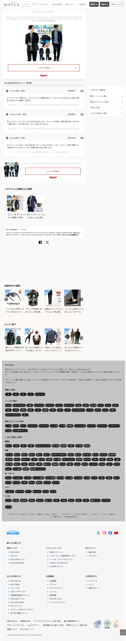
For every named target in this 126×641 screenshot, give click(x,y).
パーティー (59, 405)
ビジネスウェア (32, 426)
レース (94, 478)
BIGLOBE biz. (15, 581)
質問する (94, 4)
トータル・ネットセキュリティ (61, 559)
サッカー (105, 410)
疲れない (32, 454)
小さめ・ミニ (26, 459)
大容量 (49, 459)
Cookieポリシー (33, 625)
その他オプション (56, 566)
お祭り (86, 405)
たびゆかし (111, 514)
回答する (104, 4)
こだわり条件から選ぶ (98, 113)
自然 (24, 482)
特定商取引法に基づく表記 (53, 625)
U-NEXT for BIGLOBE (58, 563)
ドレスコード (50, 405)
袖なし (17, 464)
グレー (28, 491)
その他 (8, 430)
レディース (43, 4)
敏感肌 (55, 464)
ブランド (52, 584)
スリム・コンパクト (68, 459)
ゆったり (42, 459)
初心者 (32, 500)
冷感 (16, 446)
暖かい (39, 454)
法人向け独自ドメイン (19, 613)
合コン (108, 405)
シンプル (8, 482)
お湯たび (40, 514)
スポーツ (60, 410)
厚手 (95, 459)
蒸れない (24, 454)
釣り (25, 415)
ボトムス (23, 426)
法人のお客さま (14, 576)
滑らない (17, 454)
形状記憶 (87, 446)
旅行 (115, 405)
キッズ (35, 4)
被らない (78, 454)
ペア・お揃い (17, 469)
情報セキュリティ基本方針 (76, 625)
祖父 (56, 500)
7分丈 (24, 464)
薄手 (102, 459)
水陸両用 (63, 446)
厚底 (70, 464)
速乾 (31, 446)
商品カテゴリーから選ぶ (99, 102)
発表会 (23, 410)
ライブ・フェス (69, 405)
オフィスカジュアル (19, 405)
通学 (30, 410)
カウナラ (94, 514)
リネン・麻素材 (50, 478)
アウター (16, 426)
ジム (67, 410)
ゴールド (53, 491)
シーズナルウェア (114, 426)
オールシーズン (40, 394)
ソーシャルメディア (57, 602)
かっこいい (47, 482)
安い (109, 464)
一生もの (102, 464)
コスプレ (8, 507)
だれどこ (23, 514)
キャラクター (106, 500)
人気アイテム (69, 4)
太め (34, 459)
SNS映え (26, 469)
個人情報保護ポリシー (72, 621)
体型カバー (47, 464)
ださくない (103, 454)
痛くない (95, 454)
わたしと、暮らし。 (52, 514)
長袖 (117, 459)
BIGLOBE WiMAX (17, 563)
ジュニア (8, 500)
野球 (112, 410)
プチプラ (117, 464)
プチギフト (39, 500)
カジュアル (16, 482)
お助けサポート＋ (56, 552)
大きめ (17, 459)
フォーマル (55, 482)
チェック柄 (69, 478)
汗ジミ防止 (79, 446)
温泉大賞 (92, 552)
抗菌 (71, 446)
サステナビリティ (56, 588)
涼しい (47, 454)
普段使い (39, 482)
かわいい (116, 478)
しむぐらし (93, 555)
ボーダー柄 (60, 478)
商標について (12, 629)
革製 (101, 478)
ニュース (52, 591)
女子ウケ (84, 464)
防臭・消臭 (55, 446)
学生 (86, 500)
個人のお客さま (14, 542)
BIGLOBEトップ (26, 629)
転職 (30, 405)
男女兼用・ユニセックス (37, 469)
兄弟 (64, 500)
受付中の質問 (57, 4)
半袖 (110, 459)
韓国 (39, 464)
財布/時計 (70, 426)
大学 (16, 410)
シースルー (27, 478)
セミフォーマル (39, 405)
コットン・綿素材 (38, 478)
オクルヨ (32, 514)
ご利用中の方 (91, 576)
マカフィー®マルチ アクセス (21, 609)
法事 (52, 410)
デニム (8, 478)
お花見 (78, 405)
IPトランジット (16, 606)
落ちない (70, 454)
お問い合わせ (12, 621)
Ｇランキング (13, 514)
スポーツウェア (102, 426)
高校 (8, 410)
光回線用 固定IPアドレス (20, 595)
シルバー (45, 491)
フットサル (90, 410)
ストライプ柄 (78, 478)
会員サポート (94, 588)
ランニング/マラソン (78, 410)
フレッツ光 (14, 588)
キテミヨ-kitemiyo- (12, 229)
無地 (109, 478)
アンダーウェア (44, 426)
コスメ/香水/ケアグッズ (20, 430)
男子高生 (16, 500)
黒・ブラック (20, 491)
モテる (77, 464)
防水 (23, 446)
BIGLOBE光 (15, 552)
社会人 (79, 500)
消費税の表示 (25, 621)
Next (81, 299)
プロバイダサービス (18, 591)
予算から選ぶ (95, 108)
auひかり (14, 555)
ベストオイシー (66, 514)
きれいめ (32, 482)
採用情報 (52, 595)
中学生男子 (23, 500)
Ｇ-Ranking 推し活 (70, 517)
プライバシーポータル (15, 625)
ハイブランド (93, 464)
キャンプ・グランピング (13, 415)
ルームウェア (91, 426)
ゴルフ (98, 410)
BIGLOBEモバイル (17, 559)
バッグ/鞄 (62, 426)
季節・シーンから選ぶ (98, 96)
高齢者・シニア (95, 500)
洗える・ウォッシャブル (43, 446)
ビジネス (8, 405)
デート (101, 405)
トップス (8, 426)
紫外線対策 (112, 454)
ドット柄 (87, 478)
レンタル (62, 464)
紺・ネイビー (37, 491)
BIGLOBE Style (55, 598)
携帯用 (79, 459)
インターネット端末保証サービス (62, 555)
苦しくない (9, 454)
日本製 (32, 464)
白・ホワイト (10, 491)
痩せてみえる (87, 454)
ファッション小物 (80, 426)
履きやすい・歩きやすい (58, 454)
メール (91, 584)
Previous (6, 299)
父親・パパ (48, 500)
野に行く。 (85, 514)
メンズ (26, 4)
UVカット (9, 446)
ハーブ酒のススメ (56, 517)
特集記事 (82, 4)
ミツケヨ (103, 514)
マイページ (118, 4)
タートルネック (18, 478)
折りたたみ (87, 459)
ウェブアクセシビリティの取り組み (47, 621)
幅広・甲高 (9, 464)
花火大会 (93, 405)
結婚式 (45, 410)
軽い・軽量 (57, 459)
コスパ (8, 469)
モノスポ (76, 514)
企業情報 (50, 576)
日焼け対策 (9, 459)
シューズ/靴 (54, 426)
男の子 (71, 500)
